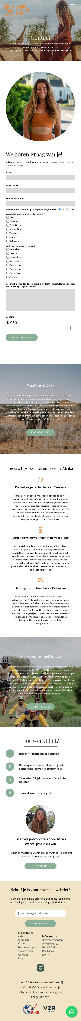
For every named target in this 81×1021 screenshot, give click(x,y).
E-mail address (13, 185)
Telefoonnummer (15, 198)
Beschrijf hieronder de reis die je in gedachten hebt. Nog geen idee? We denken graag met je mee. (40, 285)
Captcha (10, 316)
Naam (8, 172)
